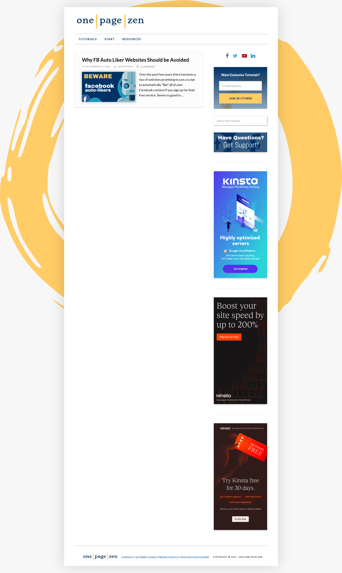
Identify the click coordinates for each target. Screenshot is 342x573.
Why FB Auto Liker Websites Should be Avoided (135, 60)
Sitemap (141, 557)
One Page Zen (110, 21)
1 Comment (147, 66)
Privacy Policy (168, 557)
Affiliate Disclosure (195, 557)
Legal (152, 557)
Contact (127, 557)
